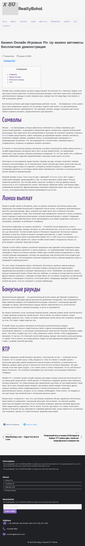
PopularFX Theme (49, 542)
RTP (11, 82)
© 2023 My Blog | (35, 542)
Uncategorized (9, 61)
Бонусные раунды (16, 80)
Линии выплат (15, 77)
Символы (13, 75)
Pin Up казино (8, 135)
